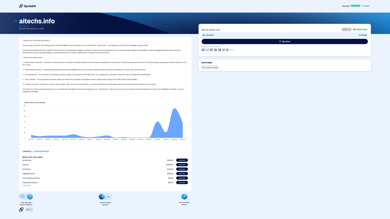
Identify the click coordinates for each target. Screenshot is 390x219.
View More (26, 185)
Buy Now (286, 41)
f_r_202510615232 (40, 151)
